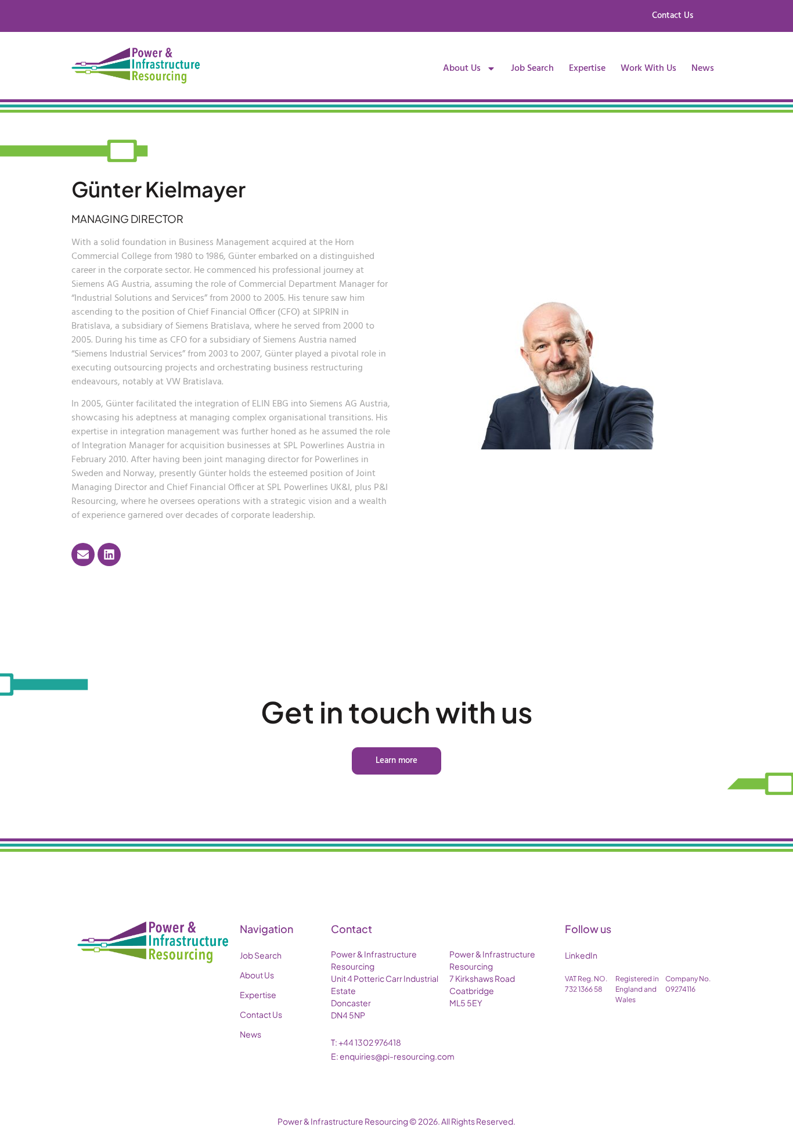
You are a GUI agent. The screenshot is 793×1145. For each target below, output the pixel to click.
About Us (462, 68)
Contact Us (261, 1014)
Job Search (532, 68)
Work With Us (648, 68)
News (702, 68)
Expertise (587, 68)
